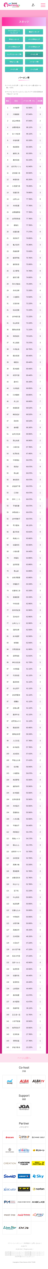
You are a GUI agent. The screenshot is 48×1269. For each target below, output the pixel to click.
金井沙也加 (16, 434)
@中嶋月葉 (16, 316)
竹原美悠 (16, 675)
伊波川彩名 (16, 1047)
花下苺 (16, 891)
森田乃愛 (16, 277)
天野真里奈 (16, 649)
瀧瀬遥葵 (16, 597)
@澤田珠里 (16, 219)
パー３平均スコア (34, 39)
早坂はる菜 (16, 760)
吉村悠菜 (16, 858)
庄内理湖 (16, 936)
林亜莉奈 (16, 179)
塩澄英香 (16, 969)
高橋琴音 (16, 1008)
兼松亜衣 (16, 480)
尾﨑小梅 (16, 865)
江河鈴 (16, 493)
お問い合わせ (36, 1243)
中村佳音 (16, 604)
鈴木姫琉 (16, 747)
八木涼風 (16, 819)
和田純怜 (16, 336)
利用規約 (27, 1243)
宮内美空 (16, 617)
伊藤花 (16, 558)
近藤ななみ (16, 910)
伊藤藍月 (16, 584)
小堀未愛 (16, 551)
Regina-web (28, 1249)
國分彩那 (16, 356)
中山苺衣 (16, 897)
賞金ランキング (34, 32)
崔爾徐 (16, 701)
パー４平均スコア (14, 47)
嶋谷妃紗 (16, 414)
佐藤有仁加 (16, 591)
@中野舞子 (16, 519)
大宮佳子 (16, 943)
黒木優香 (16, 369)
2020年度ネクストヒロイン (34, 1252)
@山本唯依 (16, 121)
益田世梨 (16, 564)
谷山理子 (16, 688)
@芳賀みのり (16, 721)
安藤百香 (16, 193)
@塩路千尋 (16, 486)
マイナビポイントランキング (14, 32)
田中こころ (16, 499)
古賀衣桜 (16, 303)
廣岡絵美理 (16, 734)
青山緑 (16, 571)
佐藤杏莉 (16, 545)
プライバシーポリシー (15, 1243)
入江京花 (16, 741)
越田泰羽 (16, 786)
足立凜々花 (16, 1015)
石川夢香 (16, 271)
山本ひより (16, 623)
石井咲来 (16, 1034)
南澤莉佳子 (16, 1028)
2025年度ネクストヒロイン (24, 1256)
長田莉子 (16, 238)
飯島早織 (16, 258)
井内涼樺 (16, 290)
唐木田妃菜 (16, 610)
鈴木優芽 (16, 636)
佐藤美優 (16, 232)
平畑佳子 (16, 825)
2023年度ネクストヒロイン (14, 1255)
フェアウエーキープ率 (14, 54)
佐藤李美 (16, 975)
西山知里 (16, 440)
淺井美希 (16, 630)
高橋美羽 (16, 930)
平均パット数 (14, 62)
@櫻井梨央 (16, 127)
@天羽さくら (16, 166)
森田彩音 (16, 264)
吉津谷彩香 (16, 799)
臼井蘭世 (16, 395)
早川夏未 (16, 525)
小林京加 (16, 447)
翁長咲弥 (16, 982)
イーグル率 (34, 69)
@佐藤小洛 (16, 173)
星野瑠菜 (16, 656)
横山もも (16, 845)
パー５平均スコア (34, 47)
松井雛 (16, 767)
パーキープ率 (34, 62)
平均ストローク (14, 39)
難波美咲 (16, 728)
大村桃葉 (16, 669)
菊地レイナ (16, 838)
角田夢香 (16, 780)
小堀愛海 (16, 773)
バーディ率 (14, 69)
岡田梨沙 (16, 832)
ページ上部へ (24, 1058)
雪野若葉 (16, 1041)
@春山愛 (16, 708)
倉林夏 (16, 427)
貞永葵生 (16, 754)
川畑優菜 (16, 114)
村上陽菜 (16, 343)
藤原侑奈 (16, 682)
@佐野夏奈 (16, 695)
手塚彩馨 (16, 506)
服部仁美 (16, 153)
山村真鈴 (16, 989)
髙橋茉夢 (16, 251)
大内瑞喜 (16, 388)
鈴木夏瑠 (16, 1002)
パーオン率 (34, 54)
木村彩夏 (16, 206)
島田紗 (16, 467)
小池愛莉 (16, 297)
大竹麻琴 (16, 108)
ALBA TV (24, 1246)
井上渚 (16, 401)
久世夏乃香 (16, 186)
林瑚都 (16, 643)
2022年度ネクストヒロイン (34, 1253)
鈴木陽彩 (16, 793)
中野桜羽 (16, 917)
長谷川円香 (16, 956)
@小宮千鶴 (16, 949)
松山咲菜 (16, 323)
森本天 (16, 382)
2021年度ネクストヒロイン (14, 1253)
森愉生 (16, 225)
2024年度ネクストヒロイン (34, 1255)
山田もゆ (16, 199)
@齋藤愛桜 (16, 212)
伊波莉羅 (16, 140)
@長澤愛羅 (16, 577)
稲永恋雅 (16, 310)
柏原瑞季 (16, 904)
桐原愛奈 (16, 147)
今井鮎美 (16, 349)
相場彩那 (16, 408)
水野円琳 (16, 923)
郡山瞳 (16, 473)
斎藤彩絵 (16, 812)
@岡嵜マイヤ (16, 852)
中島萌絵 (16, 460)
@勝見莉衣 (16, 878)
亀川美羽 (16, 245)
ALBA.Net (19, 1249)
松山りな (16, 884)
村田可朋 (16, 375)
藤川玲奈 (16, 532)
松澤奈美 (16, 454)
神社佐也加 (16, 662)
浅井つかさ (16, 962)
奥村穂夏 (16, 995)
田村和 (16, 421)
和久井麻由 (16, 284)
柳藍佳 (16, 362)
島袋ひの (16, 538)
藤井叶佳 (16, 715)
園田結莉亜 (16, 330)
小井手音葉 (16, 1021)
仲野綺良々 (16, 512)
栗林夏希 (16, 871)
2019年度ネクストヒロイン (14, 1252)
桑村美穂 (16, 160)
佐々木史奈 (16, 134)
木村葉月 (16, 806)
